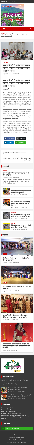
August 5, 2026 (7, 319)
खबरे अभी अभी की (8, 377)
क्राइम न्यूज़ (5, 170)
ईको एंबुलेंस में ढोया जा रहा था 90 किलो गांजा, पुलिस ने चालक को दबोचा (21, 226)
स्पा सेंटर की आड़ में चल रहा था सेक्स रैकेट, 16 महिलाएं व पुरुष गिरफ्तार (16, 159)
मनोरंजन (5, 235)
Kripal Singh (16, 73)
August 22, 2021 (7, 73)
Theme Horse (19, 440)
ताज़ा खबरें (6, 166)
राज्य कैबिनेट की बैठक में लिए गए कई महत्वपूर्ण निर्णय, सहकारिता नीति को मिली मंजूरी (20, 203)
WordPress (22, 442)
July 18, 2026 (6, 350)
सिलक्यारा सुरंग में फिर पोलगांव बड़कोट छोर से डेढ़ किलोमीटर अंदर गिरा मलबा (21, 215)
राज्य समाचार (5, 62)
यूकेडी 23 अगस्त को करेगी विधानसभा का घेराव (15, 153)
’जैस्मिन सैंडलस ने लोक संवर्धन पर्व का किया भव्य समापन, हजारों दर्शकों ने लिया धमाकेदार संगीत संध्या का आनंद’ (16, 346)
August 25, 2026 (15, 218)
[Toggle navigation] (3, 29)
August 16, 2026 (7, 291)
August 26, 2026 (7, 177)
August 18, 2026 (7, 262)
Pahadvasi (21, 437)
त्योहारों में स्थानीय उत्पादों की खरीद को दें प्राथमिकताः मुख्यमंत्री (21, 191)
